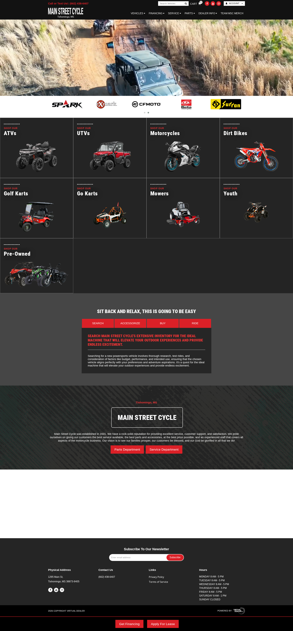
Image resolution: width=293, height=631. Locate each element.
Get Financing (129, 624)
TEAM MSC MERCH (232, 13)
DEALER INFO (207, 13)
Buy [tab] (163, 323)
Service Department (164, 449)
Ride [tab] (195, 323)
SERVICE (174, 13)
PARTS (189, 13)
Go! (185, 4)
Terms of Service (158, 582)
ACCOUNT (234, 3)
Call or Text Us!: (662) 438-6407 (68, 3)
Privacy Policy (156, 577)
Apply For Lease (163, 624)
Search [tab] (98, 323)
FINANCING (156, 13)
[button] (144, 112)
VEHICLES (137, 13)
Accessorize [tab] (130, 323)
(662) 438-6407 (106, 577)
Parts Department (127, 449)
